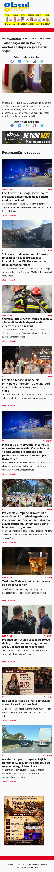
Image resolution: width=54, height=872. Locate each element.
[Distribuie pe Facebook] (12, 61)
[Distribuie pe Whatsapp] (27, 61)
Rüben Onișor (15, 38)
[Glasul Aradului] (11, 7)
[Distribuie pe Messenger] (19, 61)
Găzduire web (21, 867)
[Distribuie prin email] (34, 61)
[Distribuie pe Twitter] (42, 61)
